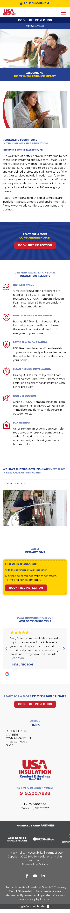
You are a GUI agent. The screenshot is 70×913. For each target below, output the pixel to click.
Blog (10, 745)
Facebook (27, 876)
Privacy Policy (16, 852)
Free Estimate (16, 741)
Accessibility (35, 852)
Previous (6, 648)
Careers (12, 734)
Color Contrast (49, 906)
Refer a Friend (17, 731)
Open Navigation (63, 13)
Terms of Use (54, 852)
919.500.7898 (35, 26)
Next (63, 648)
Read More (17, 658)
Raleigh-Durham (36, 3)
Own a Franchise (19, 738)
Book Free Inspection (35, 20)
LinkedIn (43, 876)
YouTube (35, 876)
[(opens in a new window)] (16, 839)
